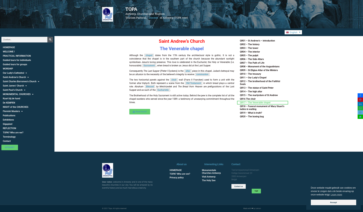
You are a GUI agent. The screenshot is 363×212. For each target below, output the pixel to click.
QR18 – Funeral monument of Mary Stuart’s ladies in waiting (262, 107)
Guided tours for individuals (17, 60)
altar (188, 71)
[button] (293, 32)
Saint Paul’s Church (13, 90)
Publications (9, 115)
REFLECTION (9, 128)
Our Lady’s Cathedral (13, 73)
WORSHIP (8, 68)
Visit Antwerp (209, 176)
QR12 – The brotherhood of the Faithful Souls (260, 82)
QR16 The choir (248, 99)
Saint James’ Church (13, 85)
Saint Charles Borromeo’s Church (19, 81)
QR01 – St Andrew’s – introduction (257, 40)
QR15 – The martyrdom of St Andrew (259, 95)
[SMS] (360, 117)
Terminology (9, 136)
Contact (7, 141)
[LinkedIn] (360, 104)
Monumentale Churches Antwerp (211, 171)
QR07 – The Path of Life (252, 62)
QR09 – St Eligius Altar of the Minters (259, 70)
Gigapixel (7, 124)
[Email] (360, 112)
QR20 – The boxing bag (252, 116)
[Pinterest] (360, 100)
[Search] (50, 39)
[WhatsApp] (360, 108)
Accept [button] (333, 202)
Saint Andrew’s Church (14, 77)
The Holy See (209, 180)
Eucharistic (163, 90)
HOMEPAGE (9, 47)
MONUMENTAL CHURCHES (17, 94)
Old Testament (193, 83)
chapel (149, 55)
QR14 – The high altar (251, 91)
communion (202, 74)
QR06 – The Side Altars (252, 59)
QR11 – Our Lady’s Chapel (253, 77)
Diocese (153, 17)
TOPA (131, 9)
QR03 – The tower (249, 48)
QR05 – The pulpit (249, 55)
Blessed (150, 86)
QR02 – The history (249, 44)
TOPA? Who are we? (13, 132)
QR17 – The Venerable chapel (255, 102)
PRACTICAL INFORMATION (17, 56)
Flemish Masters (11, 111)
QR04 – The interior (250, 51)
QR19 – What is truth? (251, 112)
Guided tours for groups (15, 64)
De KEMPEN (9, 102)
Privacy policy (177, 177)
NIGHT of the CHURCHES (15, 107)
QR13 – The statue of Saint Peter (257, 87)
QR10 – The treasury (250, 74)
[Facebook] (360, 95)
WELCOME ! (9, 51)
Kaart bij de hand (11, 98)
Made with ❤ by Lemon (252, 208)
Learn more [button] (336, 194)
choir (174, 79)
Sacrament (149, 65)
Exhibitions (8, 119)
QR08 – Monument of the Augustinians (259, 66)
